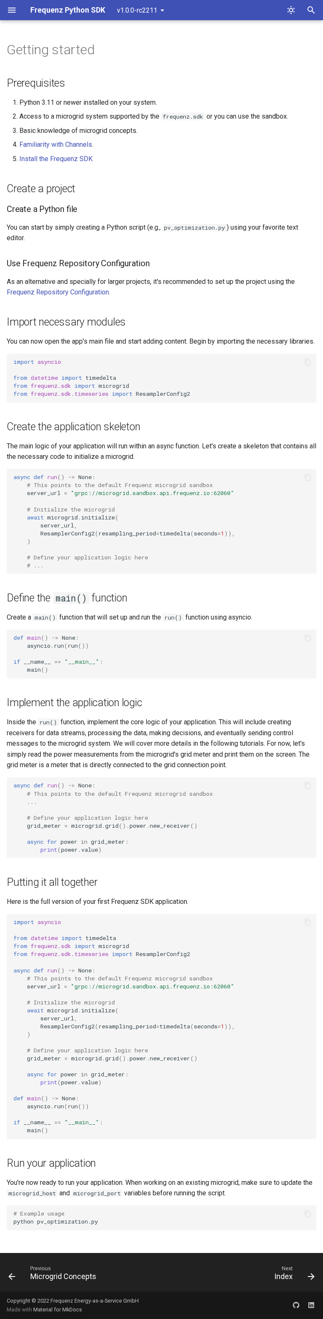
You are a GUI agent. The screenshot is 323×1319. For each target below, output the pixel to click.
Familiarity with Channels (55, 144)
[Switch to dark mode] (291, 10)
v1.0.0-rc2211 (137, 10)
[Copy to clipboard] (308, 362)
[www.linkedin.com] (311, 1305)
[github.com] (296, 1305)
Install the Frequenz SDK (56, 159)
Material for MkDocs (57, 1309)
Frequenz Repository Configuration (58, 292)
